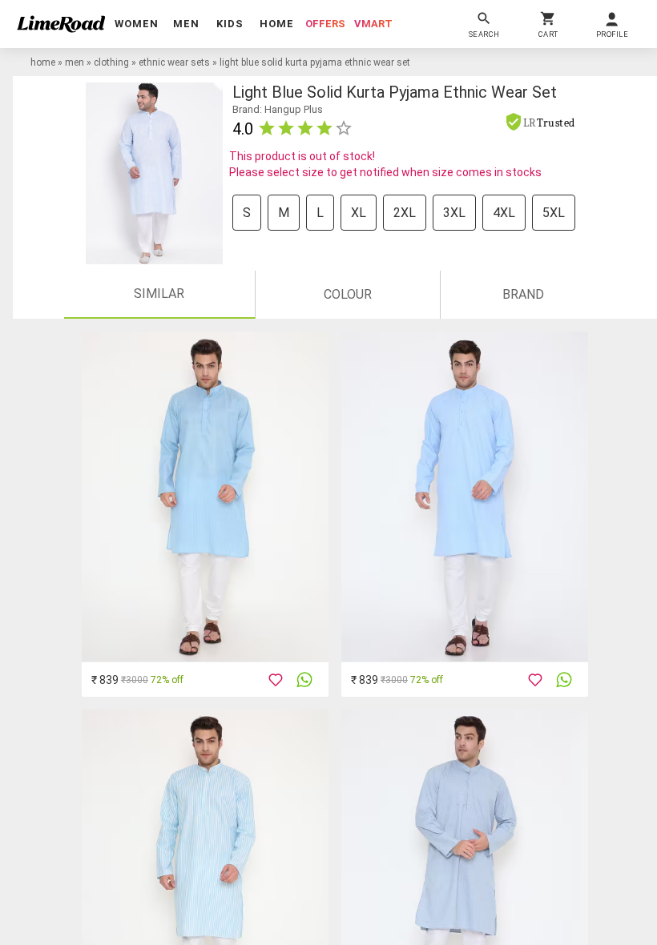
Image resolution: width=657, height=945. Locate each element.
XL (358, 212)
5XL (553, 212)
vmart (373, 24)
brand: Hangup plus (277, 109)
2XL (404, 212)
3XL (454, 212)
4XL (504, 212)
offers (325, 24)
